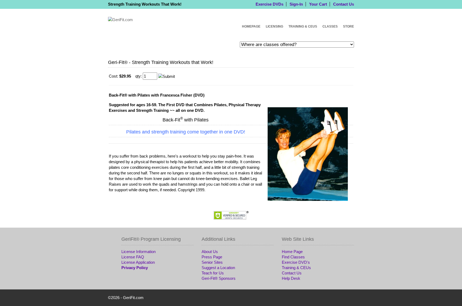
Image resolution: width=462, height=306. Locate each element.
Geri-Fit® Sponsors (219, 278)
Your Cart (318, 4)
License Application (138, 262)
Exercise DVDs (269, 4)
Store (348, 26)
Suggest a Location (218, 267)
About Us (210, 251)
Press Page (212, 257)
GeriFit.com (133, 297)
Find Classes (293, 257)
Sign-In (296, 4)
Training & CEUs (302, 26)
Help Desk (291, 278)
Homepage (251, 26)
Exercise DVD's (296, 262)
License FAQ (132, 257)
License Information (138, 251)
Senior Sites (212, 262)
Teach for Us (213, 273)
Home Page (292, 251)
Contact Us (343, 4)
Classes (330, 26)
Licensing (274, 26)
